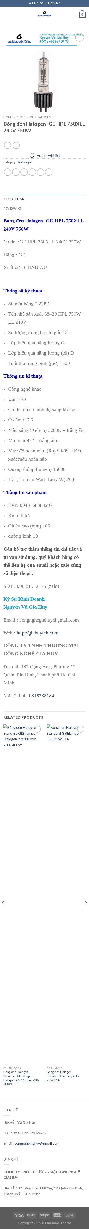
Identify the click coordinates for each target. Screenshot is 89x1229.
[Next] (86, 911)
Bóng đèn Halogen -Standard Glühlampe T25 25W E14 (64, 1076)
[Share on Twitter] (24, 172)
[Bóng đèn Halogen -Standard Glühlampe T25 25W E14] (66, 894)
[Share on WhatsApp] (7, 172)
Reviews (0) (12, 208)
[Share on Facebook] (16, 172)
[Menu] (6, 14)
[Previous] (3, 911)
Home (8, 117)
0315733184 (41, 695)
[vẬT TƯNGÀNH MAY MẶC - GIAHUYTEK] (44, 15)
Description (13, 199)
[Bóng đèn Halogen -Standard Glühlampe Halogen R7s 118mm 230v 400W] (22, 894)
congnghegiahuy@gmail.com (36, 1143)
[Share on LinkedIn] (48, 172)
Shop (21, 117)
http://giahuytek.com (37, 633)
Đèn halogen (40, 117)
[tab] (44, 199)
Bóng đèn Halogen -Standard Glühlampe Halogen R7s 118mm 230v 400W (21, 1078)
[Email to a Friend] (32, 172)
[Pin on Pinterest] (40, 172)
